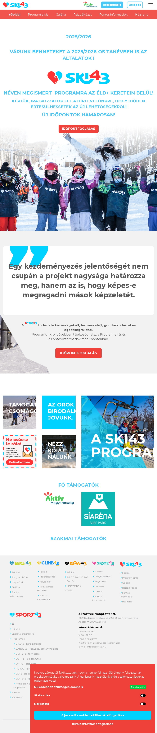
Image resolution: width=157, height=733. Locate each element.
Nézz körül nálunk (60, 450)
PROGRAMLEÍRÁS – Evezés (76, 579)
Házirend (141, 14)
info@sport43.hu (96, 646)
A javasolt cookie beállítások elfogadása (92, 715)
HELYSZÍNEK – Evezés (74, 588)
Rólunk (16, 628)
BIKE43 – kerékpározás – (29, 643)
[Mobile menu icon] (150, 4)
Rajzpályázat (83, 14)
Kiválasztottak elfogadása (92, 724)
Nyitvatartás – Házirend (46, 588)
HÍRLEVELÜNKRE (95, 101)
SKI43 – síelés (23, 673)
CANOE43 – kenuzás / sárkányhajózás (37, 648)
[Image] (19, 451)
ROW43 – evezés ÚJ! (27, 668)
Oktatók (99, 586)
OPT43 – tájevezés (26, 663)
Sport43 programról (23, 633)
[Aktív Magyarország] (90, 6)
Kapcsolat (17, 697)
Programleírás (38, 14)
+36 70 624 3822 (87, 639)
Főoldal (14, 14)
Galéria (61, 14)
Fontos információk (113, 14)
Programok (18, 638)
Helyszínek (18, 582)
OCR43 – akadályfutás (28, 658)
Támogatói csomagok (26, 407)
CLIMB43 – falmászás (27, 653)
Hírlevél (16, 692)
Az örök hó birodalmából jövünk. (71, 411)
